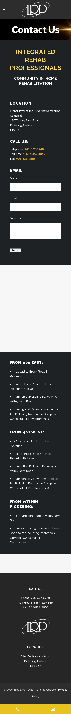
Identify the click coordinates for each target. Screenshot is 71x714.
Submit (15, 250)
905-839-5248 (34, 149)
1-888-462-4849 (34, 154)
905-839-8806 (25, 158)
